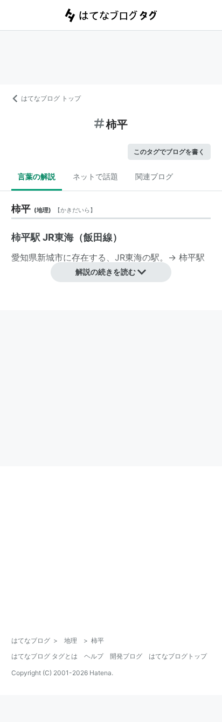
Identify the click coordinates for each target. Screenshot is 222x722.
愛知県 (24, 257)
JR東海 (128, 257)
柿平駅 (192, 257)
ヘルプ (93, 656)
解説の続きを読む (105, 271)
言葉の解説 (37, 176)
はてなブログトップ (178, 656)
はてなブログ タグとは (44, 656)
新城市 (50, 257)
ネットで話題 (95, 176)
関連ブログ (154, 176)
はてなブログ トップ (51, 98)
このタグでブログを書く (169, 152)
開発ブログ (126, 656)
